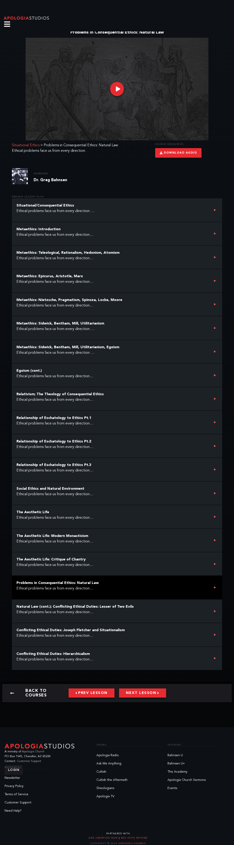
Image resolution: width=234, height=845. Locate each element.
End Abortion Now (104, 838)
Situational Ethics (26, 145)
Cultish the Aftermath (112, 780)
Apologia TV (105, 796)
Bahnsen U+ (176, 763)
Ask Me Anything (108, 763)
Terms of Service (16, 794)
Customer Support (29, 761)
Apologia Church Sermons (187, 780)
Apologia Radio (107, 755)
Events (172, 788)
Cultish (101, 771)
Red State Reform (134, 838)
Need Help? (13, 810)
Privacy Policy (14, 786)
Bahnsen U (175, 755)
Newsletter (12, 778)
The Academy (177, 771)
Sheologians (105, 788)
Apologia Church (33, 751)
